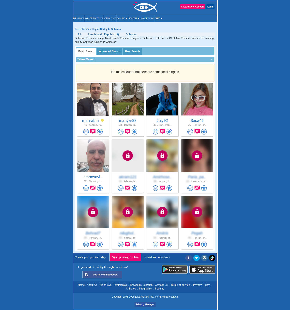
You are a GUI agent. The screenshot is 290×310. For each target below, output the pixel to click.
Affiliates (131, 288)
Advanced (109, 51)
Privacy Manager (145, 304)
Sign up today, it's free (125, 257)
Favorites (146, 18)
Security (159, 288)
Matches (98, 18)
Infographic (145, 288)
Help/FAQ (105, 284)
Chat (157, 18)
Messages (78, 18)
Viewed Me (110, 18)
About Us (92, 284)
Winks (88, 18)
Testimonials (120, 284)
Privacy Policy (201, 284)
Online (121, 18)
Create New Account (192, 6)
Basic (86, 51)
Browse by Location (141, 284)
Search (133, 18)
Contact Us (161, 284)
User (132, 51)
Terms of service (180, 284)
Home (81, 284)
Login (210, 6)
